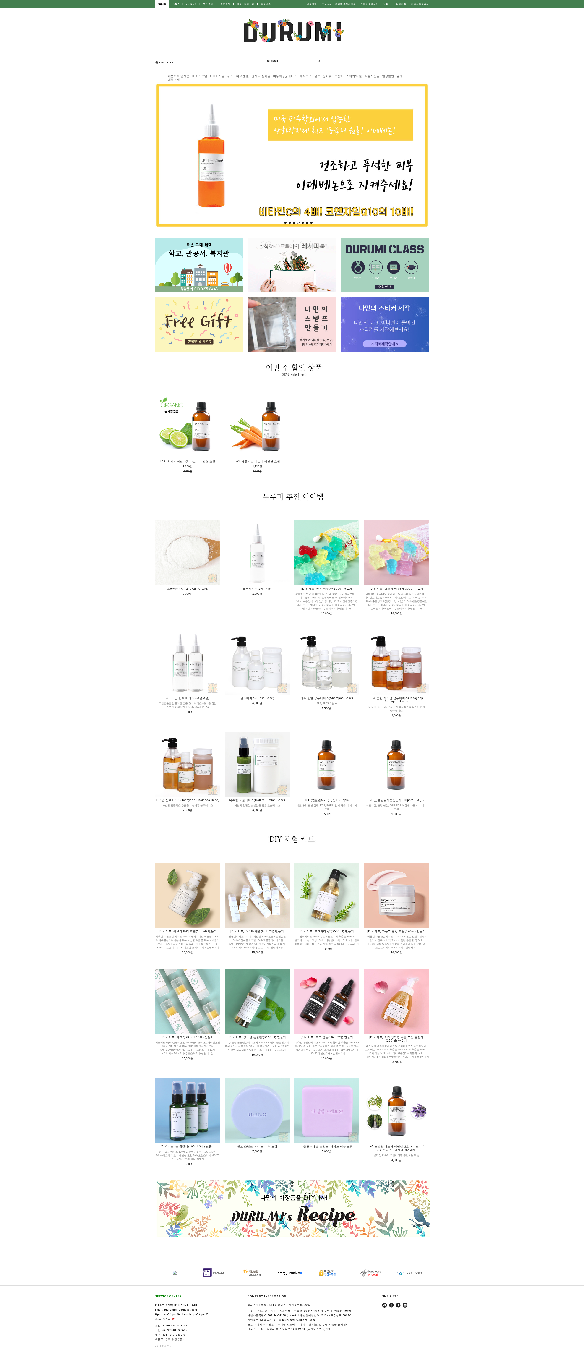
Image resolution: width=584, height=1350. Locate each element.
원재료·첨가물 (261, 76)
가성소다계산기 (245, 4)
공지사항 (312, 4)
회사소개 (253, 1304)
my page (208, 4)
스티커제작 (400, 4)
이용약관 (280, 1304)
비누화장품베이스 (285, 76)
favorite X (166, 62)
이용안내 (266, 1304)
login (176, 4)
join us (191, 4)
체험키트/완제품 (179, 76)
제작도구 (305, 76)
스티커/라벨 (354, 76)
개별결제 (174, 79)
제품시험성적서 (420, 4)
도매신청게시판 (369, 4)
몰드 (317, 76)
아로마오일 (217, 76)
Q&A (386, 4)
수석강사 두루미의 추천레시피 (339, 4)
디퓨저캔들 (372, 76)
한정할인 (388, 76)
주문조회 (225, 4)
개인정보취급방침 (299, 1304)
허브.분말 (242, 76)
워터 (230, 76)
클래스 (401, 76)
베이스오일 (199, 76)
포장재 (338, 76)
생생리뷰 (266, 4)
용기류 (327, 76)
